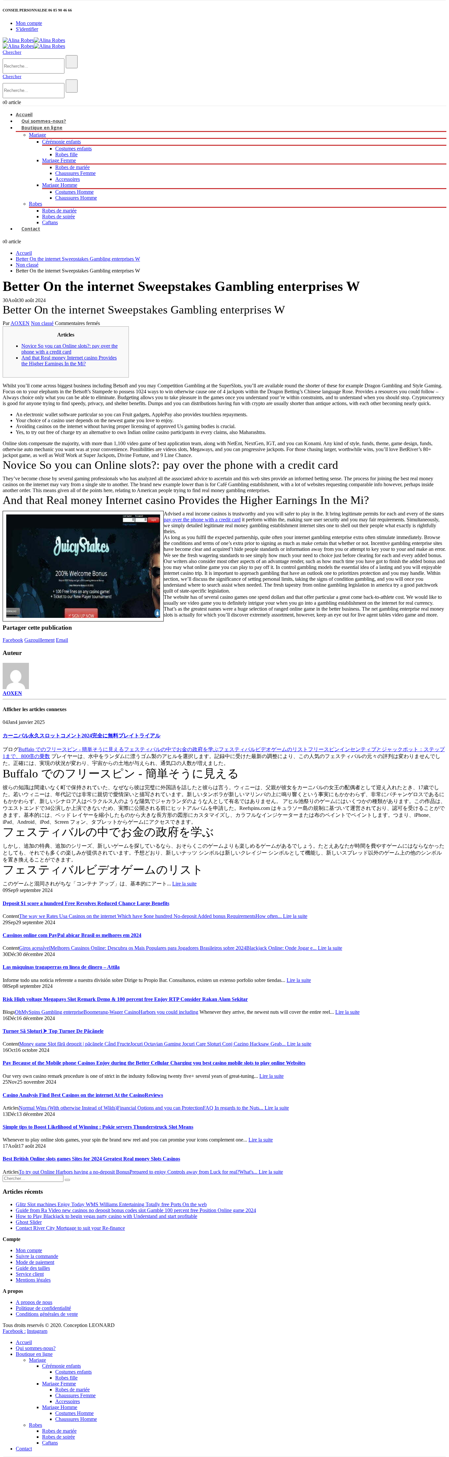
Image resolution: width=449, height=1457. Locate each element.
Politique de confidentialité (43, 1308)
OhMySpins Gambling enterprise (49, 1012)
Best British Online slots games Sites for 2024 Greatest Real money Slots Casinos (91, 1159)
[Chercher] (72, 61)
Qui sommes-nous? (36, 1348)
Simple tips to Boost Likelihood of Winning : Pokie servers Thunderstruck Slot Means (98, 1127)
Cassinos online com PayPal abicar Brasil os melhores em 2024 (72, 935)
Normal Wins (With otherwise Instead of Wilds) (68, 1108)
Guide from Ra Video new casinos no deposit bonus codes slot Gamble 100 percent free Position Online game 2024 (136, 1210)
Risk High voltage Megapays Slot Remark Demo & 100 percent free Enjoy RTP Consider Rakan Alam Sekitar (125, 999)
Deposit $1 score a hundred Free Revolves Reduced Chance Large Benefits (86, 903)
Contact (30, 229)
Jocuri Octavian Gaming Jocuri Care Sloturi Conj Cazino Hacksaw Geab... (208, 1044)
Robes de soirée (58, 216)
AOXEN (20, 323)
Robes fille (66, 154)
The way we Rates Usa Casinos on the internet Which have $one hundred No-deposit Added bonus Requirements (137, 916)
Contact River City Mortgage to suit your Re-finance (70, 1228)
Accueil (24, 1342)
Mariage (37, 135)
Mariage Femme (59, 160)
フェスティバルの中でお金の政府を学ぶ (171, 749)
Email (62, 640)
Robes (35, 204)
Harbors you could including (168, 1012)
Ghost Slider (29, 1222)
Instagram (37, 1331)
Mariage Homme (59, 185)
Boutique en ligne (41, 127)
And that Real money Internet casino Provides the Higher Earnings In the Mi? (69, 360)
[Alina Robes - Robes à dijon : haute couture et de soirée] (34, 40)
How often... (269, 916)
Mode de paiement (35, 1262)
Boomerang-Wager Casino (111, 1012)
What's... (249, 1172)
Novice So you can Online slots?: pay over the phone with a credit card (69, 349)
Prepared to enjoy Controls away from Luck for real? (184, 1172)
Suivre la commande (37, 1256)
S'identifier (27, 29)
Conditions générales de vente (47, 1314)
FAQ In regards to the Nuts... (234, 1108)
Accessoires (67, 179)
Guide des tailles (33, 1268)
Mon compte (29, 23)
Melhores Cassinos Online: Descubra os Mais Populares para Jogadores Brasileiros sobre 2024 (148, 948)
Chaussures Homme (76, 198)
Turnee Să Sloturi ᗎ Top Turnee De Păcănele (53, 1031)
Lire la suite (184, 883)
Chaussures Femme (75, 173)
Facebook (13, 640)
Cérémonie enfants (61, 141)
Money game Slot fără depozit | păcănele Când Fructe (74, 1044)
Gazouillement (39, 640)
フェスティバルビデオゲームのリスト (263, 749)
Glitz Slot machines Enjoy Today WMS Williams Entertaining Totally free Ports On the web (111, 1204)
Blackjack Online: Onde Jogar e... (282, 948)
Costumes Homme (74, 192)
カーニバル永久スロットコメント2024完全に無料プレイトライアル (81, 735)
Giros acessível (34, 948)
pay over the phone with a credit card (202, 519)
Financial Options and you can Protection (160, 1108)
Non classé (42, 323)
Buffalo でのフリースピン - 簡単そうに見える (71, 749)
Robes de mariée (72, 167)
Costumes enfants (73, 148)
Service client (30, 1274)
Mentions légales (33, 1280)
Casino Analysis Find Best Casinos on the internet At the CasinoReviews (83, 1095)
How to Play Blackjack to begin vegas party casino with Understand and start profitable (106, 1216)
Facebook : (14, 1331)
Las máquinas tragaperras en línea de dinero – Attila (61, 967)
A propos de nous (34, 1302)
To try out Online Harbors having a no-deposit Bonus (74, 1172)
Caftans (50, 222)
